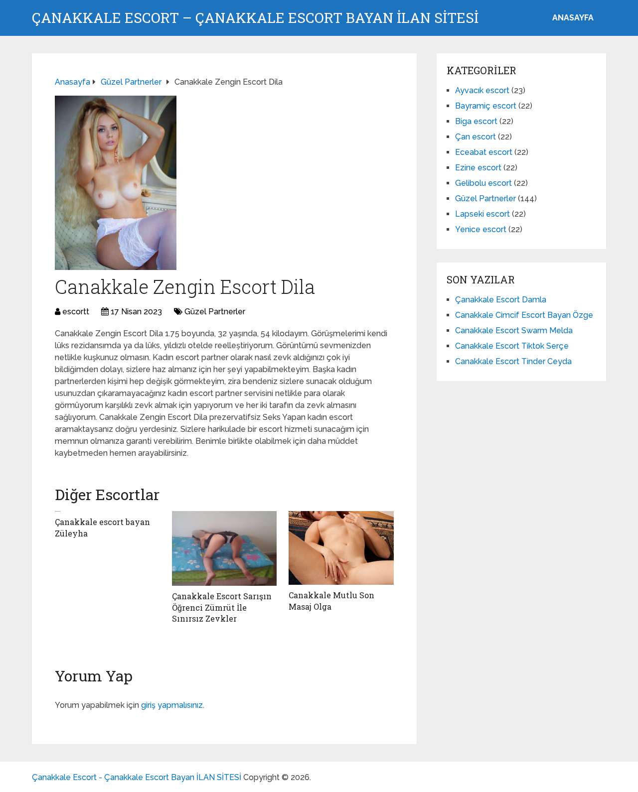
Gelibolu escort (483, 183)
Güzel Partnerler (214, 311)
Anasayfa (573, 17)
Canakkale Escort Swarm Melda (514, 330)
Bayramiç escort (485, 106)
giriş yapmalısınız (172, 705)
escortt (75, 311)
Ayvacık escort (482, 90)
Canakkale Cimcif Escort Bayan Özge (524, 315)
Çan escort (475, 136)
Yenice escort (480, 229)
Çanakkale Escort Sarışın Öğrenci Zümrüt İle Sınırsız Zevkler (222, 607)
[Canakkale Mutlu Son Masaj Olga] (341, 548)
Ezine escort (478, 167)
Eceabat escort (483, 152)
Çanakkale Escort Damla (500, 299)
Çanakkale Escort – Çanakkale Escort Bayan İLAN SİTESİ (255, 18)
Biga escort (476, 121)
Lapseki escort (482, 214)
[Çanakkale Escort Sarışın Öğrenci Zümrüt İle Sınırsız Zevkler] (224, 548)
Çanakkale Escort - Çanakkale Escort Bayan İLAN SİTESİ (136, 777)
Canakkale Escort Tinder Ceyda (513, 361)
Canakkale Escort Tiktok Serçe (512, 346)
